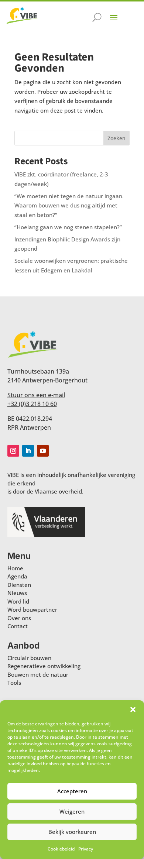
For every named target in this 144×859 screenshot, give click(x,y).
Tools (14, 682)
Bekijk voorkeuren (72, 831)
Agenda (17, 576)
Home (15, 568)
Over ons (19, 618)
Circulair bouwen (29, 658)
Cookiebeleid (61, 849)
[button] (133, 709)
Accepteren (72, 791)
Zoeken (116, 138)
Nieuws (17, 593)
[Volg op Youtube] (43, 451)
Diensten (19, 584)
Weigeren (72, 811)
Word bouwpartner (32, 609)
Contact (17, 626)
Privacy (85, 849)
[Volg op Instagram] (13, 451)
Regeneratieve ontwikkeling (43, 666)
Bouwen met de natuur (37, 674)
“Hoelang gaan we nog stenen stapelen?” (68, 227)
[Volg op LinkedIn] (28, 451)
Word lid (18, 601)
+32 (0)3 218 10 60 (32, 404)
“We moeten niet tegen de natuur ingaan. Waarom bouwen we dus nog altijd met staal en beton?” (69, 205)
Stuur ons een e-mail (36, 395)
